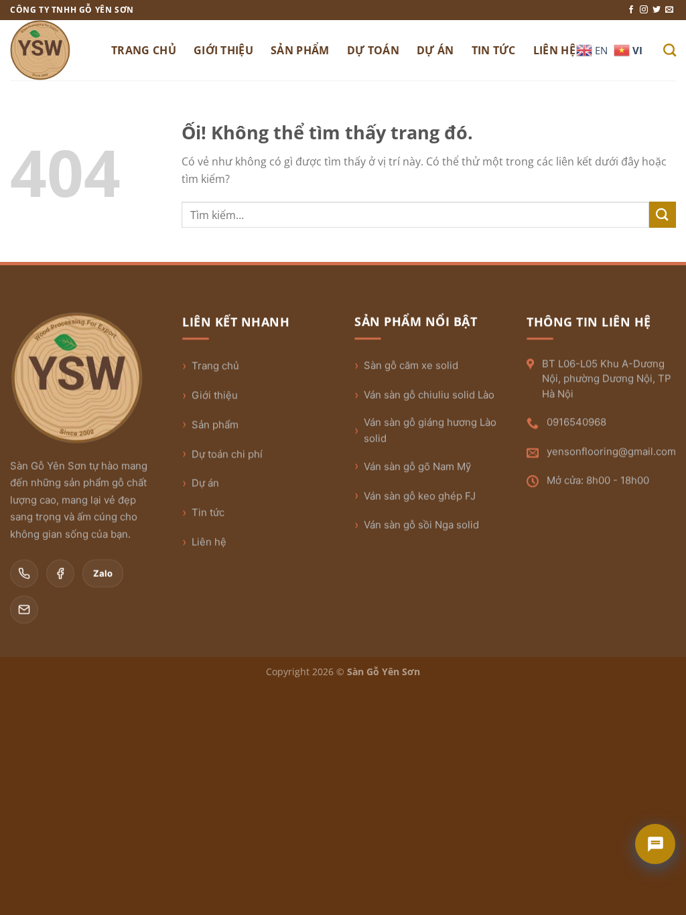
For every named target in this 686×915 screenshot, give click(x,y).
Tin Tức (494, 50)
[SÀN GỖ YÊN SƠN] (50, 50)
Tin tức (208, 512)
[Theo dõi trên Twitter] (657, 10)
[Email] (24, 609)
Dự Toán (373, 50)
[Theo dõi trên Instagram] (644, 10)
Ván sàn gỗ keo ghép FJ (420, 496)
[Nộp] (662, 215)
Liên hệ (209, 541)
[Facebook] (60, 573)
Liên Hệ (554, 50)
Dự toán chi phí (227, 453)
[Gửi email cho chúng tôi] (669, 10)
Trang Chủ (143, 50)
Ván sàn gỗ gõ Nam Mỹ (417, 466)
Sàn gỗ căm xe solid (411, 365)
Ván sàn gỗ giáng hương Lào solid (430, 430)
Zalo (103, 573)
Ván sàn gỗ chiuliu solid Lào (429, 395)
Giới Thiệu (223, 50)
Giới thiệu (215, 395)
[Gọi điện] (24, 573)
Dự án (205, 482)
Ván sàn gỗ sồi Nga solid (421, 524)
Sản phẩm (215, 424)
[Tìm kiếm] (669, 50)
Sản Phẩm (300, 50)
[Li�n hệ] (655, 844)
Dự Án (435, 50)
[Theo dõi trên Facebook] (631, 10)
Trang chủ (215, 365)
